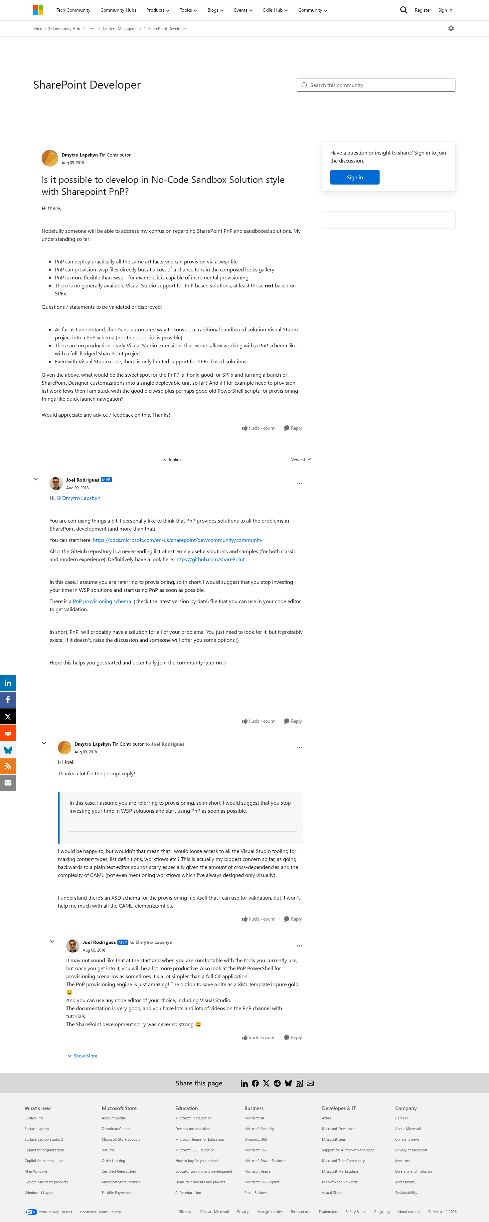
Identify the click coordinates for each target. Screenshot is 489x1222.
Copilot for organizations (45, 1149)
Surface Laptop (37, 1128)
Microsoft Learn (334, 1139)
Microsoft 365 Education (195, 1149)
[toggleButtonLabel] (451, 28)
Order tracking (113, 1160)
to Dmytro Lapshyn (151, 942)
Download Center (116, 1128)
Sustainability (406, 1192)
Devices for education (192, 1128)
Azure (326, 1117)
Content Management (122, 28)
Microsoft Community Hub (56, 28)
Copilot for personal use (44, 1160)
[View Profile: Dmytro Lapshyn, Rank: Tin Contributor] (50, 158)
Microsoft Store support (121, 1139)
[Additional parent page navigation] (91, 28)
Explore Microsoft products (46, 1181)
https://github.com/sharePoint (209, 559)
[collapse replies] (36, 479)
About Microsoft (408, 1128)
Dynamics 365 (255, 1139)
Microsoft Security (259, 1128)
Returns (108, 1149)
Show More (85, 1055)
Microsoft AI (254, 1117)
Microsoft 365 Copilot (261, 1181)
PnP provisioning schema (102, 601)
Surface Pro (34, 1117)
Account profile (114, 1117)
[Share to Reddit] (277, 1082)
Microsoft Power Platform (264, 1160)
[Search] (404, 10)
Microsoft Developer (338, 1128)
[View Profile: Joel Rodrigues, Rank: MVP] (56, 483)
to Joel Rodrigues (164, 744)
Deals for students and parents (200, 1181)
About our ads (409, 1211)
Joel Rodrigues (82, 480)
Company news (407, 1139)
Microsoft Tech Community (343, 1160)
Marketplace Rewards (339, 1181)
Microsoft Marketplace (340, 1171)
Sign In (445, 10)
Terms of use (301, 1211)
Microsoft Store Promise (121, 1181)
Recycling (382, 1211)
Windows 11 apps (39, 1192)
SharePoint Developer (167, 28)
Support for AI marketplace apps (348, 1149)
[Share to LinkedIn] (244, 1082)
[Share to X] (266, 1082)
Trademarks (328, 1211)
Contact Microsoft (214, 1211)
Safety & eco (356, 1211)
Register (423, 10)
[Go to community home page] (38, 10)
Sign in (355, 177)
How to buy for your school (196, 1160)
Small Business (256, 1192)
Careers (401, 1117)
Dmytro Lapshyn (80, 155)
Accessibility (405, 1181)
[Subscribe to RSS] (299, 1082)
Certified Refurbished (119, 1171)
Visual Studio (332, 1192)
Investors (402, 1160)
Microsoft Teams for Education (199, 1139)
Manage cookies (269, 1211)
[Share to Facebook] (255, 1082)
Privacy (242, 1211)
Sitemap (185, 1211)
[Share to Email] (310, 1082)
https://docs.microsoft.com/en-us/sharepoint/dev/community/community (177, 539)
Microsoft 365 (255, 1149)
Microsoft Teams (257, 1171)
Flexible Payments (116, 1192)
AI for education (188, 1192)
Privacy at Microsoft (411, 1149)
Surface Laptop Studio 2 (44, 1139)
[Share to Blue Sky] (288, 1082)
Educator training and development (203, 1171)
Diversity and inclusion (413, 1171)
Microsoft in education (193, 1117)
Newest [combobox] (301, 459)
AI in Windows (36, 1171)
